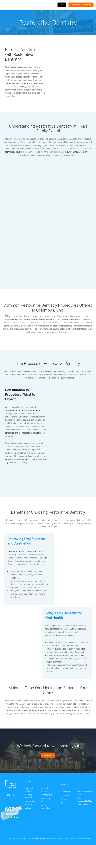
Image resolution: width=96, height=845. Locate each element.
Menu (63, 5)
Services (28, 781)
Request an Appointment (81, 5)
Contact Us (48, 755)
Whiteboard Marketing (55, 838)
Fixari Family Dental (16, 139)
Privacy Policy (69, 838)
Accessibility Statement (83, 838)
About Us (65, 785)
